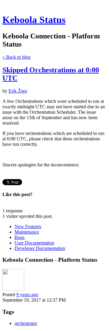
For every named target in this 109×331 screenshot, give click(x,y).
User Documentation (34, 242)
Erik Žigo (17, 90)
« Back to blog (16, 57)
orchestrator (26, 323)
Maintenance (27, 231)
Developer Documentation (40, 248)
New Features (28, 226)
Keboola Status (33, 19)
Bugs (20, 237)
